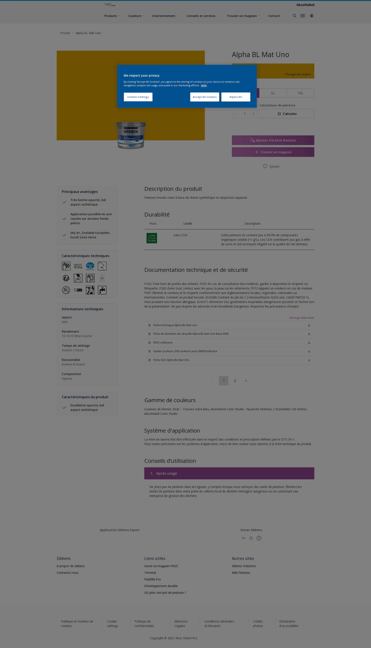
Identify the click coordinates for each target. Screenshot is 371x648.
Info (204, 85)
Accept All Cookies (205, 96)
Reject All (236, 96)
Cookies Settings (138, 96)
